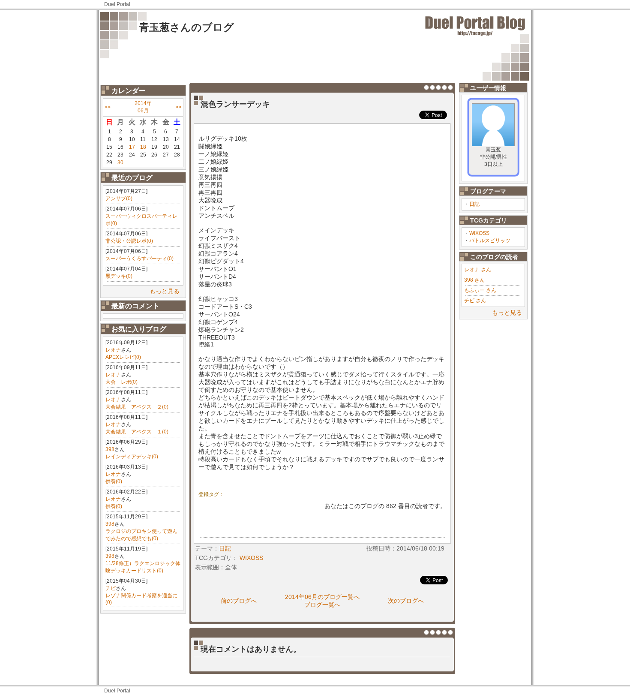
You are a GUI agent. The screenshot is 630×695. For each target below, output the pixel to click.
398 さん (474, 280)
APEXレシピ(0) (123, 357)
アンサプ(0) (118, 199)
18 (143, 147)
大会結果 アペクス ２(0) (136, 407)
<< (108, 107)
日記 (474, 204)
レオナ (113, 350)
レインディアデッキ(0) (131, 457)
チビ (110, 588)
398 (109, 449)
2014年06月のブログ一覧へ (322, 596)
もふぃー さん (480, 290)
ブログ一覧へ (322, 604)
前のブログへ (239, 600)
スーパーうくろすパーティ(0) (139, 259)
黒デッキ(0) (118, 276)
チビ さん (475, 301)
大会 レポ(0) (121, 382)
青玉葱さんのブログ (186, 27)
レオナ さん (477, 270)
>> (179, 107)
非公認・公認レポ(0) (129, 241)
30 (120, 162)
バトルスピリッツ (489, 241)
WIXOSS (479, 233)
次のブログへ (406, 600)
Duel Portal (117, 4)
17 (132, 147)
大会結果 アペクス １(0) (136, 432)
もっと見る (165, 291)
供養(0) (113, 481)
